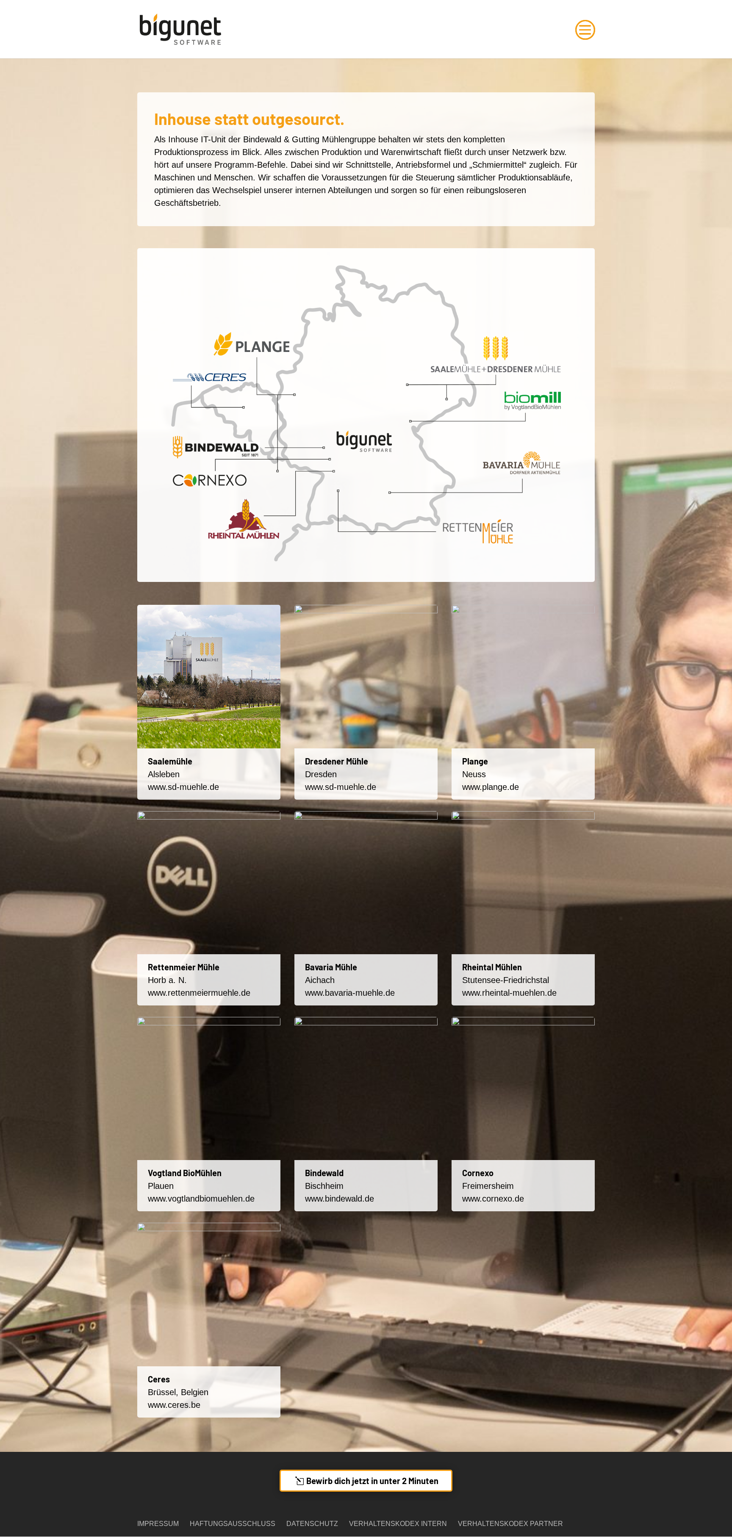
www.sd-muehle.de (183, 787)
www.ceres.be (174, 1405)
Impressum (158, 1523)
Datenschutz (312, 1523)
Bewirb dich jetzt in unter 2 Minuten (372, 1481)
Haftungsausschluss (232, 1523)
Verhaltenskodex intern (398, 1523)
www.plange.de (490, 787)
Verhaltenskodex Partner (510, 1523)
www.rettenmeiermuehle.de (199, 992)
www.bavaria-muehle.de (350, 992)
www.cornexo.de (493, 1198)
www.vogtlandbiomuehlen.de (201, 1198)
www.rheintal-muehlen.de (509, 992)
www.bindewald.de (339, 1198)
